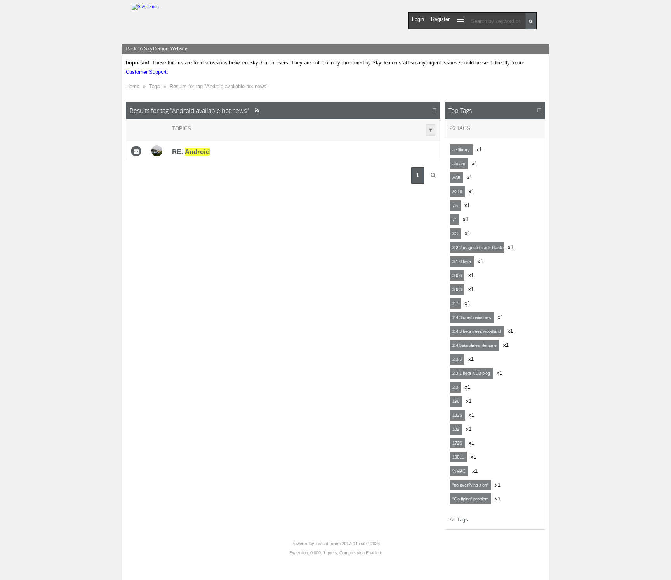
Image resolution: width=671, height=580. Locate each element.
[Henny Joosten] (156, 150)
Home (132, 86)
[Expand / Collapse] (434, 110)
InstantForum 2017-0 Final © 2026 (347, 543)
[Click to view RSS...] (257, 110)
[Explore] (460, 19)
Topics (181, 129)
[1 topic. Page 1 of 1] (433, 175)
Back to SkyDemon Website (156, 49)
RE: (191, 152)
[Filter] (430, 130)
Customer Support (146, 72)
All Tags (459, 520)
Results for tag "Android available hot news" (219, 86)
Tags (154, 86)
